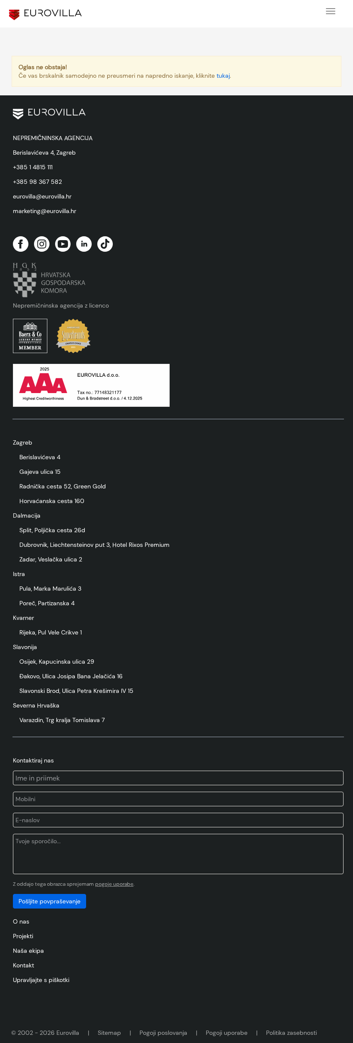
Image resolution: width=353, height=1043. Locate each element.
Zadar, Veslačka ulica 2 (50, 559)
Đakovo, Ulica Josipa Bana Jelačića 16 (71, 676)
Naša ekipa (28, 951)
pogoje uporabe (114, 884)
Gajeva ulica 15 (40, 472)
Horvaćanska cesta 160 (51, 501)
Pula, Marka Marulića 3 (50, 588)
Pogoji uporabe (227, 1033)
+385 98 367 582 (37, 182)
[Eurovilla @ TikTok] (105, 244)
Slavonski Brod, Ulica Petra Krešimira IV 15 (76, 691)
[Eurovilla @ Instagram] (42, 244)
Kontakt (23, 965)
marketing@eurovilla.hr (44, 211)
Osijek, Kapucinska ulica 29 (56, 661)
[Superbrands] (73, 336)
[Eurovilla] (45, 14)
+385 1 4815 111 (33, 167)
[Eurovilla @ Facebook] (20, 244)
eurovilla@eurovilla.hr (42, 196)
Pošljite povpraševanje (50, 901)
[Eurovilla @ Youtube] (63, 244)
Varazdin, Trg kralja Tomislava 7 (62, 720)
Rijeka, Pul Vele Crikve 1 (50, 632)
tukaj (223, 75)
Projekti (23, 936)
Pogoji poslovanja (163, 1033)
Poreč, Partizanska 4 (46, 603)
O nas (21, 921)
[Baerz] (30, 336)
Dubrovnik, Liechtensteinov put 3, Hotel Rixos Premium (94, 545)
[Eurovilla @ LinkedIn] (84, 244)
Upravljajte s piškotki (41, 980)
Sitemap (109, 1033)
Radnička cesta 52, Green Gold (62, 486)
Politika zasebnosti (291, 1033)
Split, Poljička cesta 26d (52, 530)
